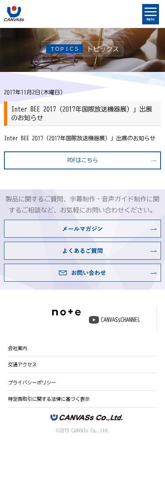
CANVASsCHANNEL (120, 319)
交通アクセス (22, 364)
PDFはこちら (82, 160)
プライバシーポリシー (32, 382)
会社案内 (17, 348)
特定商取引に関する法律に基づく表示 (49, 398)
